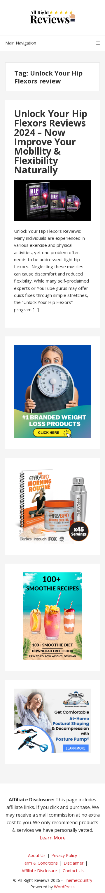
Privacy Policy (64, 855)
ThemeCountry (78, 880)
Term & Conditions (40, 863)
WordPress (64, 886)
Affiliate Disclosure (39, 870)
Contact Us (73, 870)
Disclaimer (73, 863)
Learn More (53, 837)
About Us (37, 855)
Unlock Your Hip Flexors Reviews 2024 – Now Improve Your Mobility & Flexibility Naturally (50, 141)
